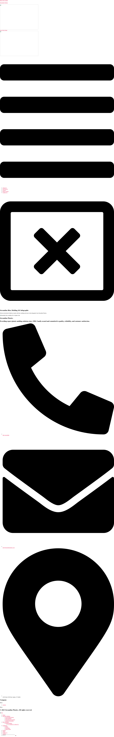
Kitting (6, 726)
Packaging (7, 728)
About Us (5, 187)
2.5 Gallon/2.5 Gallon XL (13, 724)
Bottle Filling (8, 729)
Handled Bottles (8, 723)
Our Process (5, 189)
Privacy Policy (6, 191)
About (4, 731)
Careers (4, 190)
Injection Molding (6, 716)
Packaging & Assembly (10, 719)
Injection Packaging (9, 720)
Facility (4, 730)
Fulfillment (5, 725)
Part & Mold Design (9, 717)
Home (4, 715)
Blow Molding (6, 722)
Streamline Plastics (4, 2)
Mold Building (8, 718)
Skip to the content (4, 0)
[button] (57, 121)
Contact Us (5, 192)
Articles (4, 705)
